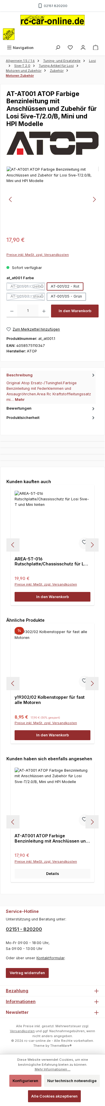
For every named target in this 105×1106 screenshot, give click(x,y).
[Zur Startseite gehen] (52, 20)
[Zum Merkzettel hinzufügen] (84, 543)
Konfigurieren (25, 1081)
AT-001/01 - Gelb (27, 287)
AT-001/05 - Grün (66, 296)
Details (52, 873)
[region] (52, 199)
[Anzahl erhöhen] (43, 311)
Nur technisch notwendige (72, 1081)
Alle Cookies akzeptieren (54, 1096)
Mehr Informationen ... (53, 1069)
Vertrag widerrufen (27, 973)
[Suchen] (57, 48)
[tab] (51, 387)
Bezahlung (17, 990)
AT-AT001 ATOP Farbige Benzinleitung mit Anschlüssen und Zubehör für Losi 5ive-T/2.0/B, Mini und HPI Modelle (51, 838)
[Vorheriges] (10, 199)
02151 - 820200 (24, 929)
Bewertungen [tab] (19, 408)
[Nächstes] (94, 199)
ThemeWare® (61, 1046)
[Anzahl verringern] (11, 311)
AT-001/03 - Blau (27, 297)
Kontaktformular (50, 958)
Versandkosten (22, 1031)
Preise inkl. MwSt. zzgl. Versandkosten (37, 255)
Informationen (21, 1001)
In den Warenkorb (75, 311)
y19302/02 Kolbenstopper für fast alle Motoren (50, 700)
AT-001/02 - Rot (65, 286)
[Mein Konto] (83, 48)
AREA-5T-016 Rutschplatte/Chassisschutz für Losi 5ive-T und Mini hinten (52, 561)
